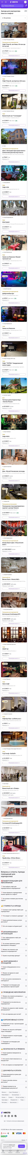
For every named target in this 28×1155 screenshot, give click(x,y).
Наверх (23, 1140)
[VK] (9, 1116)
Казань (3, 1097)
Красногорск (13, 1102)
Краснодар (4, 1100)
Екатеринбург (15, 1094)
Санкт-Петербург (13, 1092)
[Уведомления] (5, 2)
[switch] (3, 1140)
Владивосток (14, 1100)
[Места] (14, 2)
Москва (4, 1092)
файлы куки (12, 1144)
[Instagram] (2, 1116)
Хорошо (21, 1146)
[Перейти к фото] (11, 36)
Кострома (4, 1102)
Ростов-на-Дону (20, 1097)
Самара (10, 1097)
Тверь (22, 1100)
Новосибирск (5, 1094)
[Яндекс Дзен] (12, 1116)
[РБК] (15, 1116)
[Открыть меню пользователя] (25, 2)
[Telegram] (5, 1116)
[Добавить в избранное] (25, 23)
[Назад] (2, 2)
